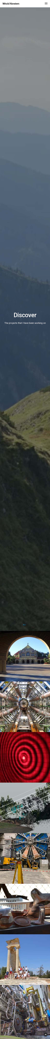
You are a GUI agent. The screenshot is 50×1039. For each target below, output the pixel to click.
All (24, 624)
